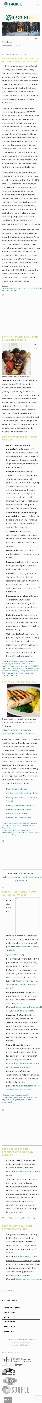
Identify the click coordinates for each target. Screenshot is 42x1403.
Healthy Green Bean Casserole (20, 805)
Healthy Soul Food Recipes (18, 818)
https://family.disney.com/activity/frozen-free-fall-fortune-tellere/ (22, 984)
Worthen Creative (23, 1345)
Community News (12, 1308)
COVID (7, 1317)
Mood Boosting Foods (16, 789)
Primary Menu (38, 4)
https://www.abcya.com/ (25, 1256)
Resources (32, 1339)
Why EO (14, 1339)
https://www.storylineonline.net (21, 1218)
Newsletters (7, 42)
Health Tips (9, 1322)
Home (8, 1339)
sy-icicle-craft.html (14, 954)
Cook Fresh (9, 1312)
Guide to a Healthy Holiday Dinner (22, 793)
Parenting (9, 1331)
